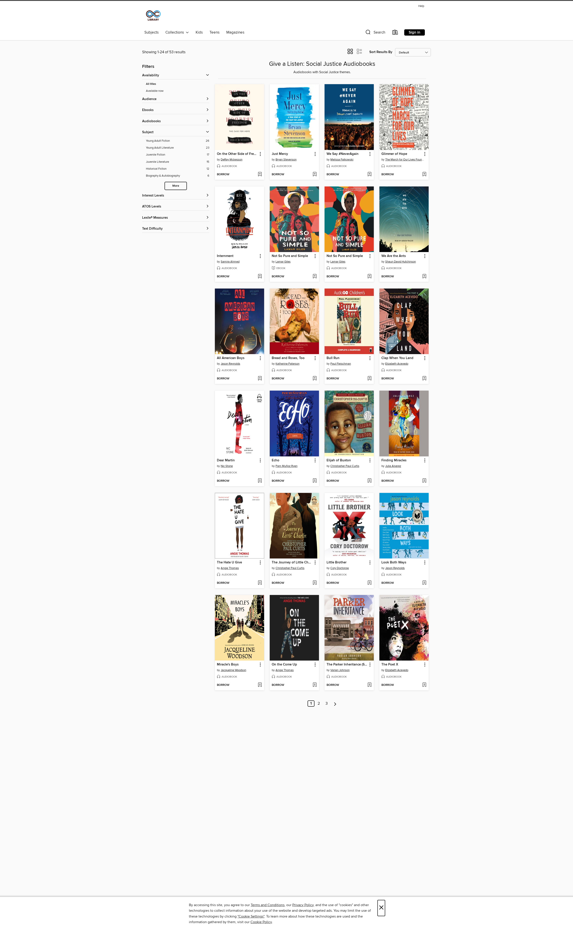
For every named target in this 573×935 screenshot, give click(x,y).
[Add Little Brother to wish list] (369, 583)
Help (421, 6)
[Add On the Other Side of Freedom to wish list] (260, 175)
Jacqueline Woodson (233, 670)
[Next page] (335, 703)
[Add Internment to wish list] (260, 277)
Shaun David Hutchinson (400, 261)
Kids (199, 32)
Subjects (151, 32)
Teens (215, 32)
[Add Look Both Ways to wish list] (424, 583)
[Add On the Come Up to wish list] (314, 685)
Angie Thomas (230, 568)
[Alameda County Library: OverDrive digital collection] (153, 15)
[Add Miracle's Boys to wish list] (260, 685)
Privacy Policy (303, 905)
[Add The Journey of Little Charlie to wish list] (314, 583)
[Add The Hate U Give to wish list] (260, 583)
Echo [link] (275, 460)
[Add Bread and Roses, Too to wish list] (314, 379)
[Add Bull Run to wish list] (369, 379)
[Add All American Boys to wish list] (260, 379)
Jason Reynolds (230, 364)
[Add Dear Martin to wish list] (260, 481)
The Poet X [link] (389, 665)
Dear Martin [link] (226, 460)
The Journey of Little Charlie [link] (292, 563)
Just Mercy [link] (280, 154)
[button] (375, 33)
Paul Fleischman (340, 364)
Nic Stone (227, 466)
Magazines (235, 32)
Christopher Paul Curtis (344, 466)
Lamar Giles (283, 261)
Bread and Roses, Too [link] (288, 358)
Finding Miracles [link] (393, 460)
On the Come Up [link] (284, 665)
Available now (155, 91)
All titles (151, 84)
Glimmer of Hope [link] (394, 154)
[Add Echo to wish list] (314, 481)
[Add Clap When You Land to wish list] (424, 379)
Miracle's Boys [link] (228, 665)
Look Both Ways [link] (393, 563)
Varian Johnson (340, 670)
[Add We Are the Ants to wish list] (424, 277)
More (175, 186)
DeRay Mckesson (231, 159)
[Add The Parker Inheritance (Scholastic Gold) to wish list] (369, 685)
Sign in (414, 32)
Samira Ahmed (230, 261)
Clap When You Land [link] (397, 358)
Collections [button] (175, 32)
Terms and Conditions (267, 905)
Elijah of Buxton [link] (339, 460)
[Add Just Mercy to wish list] (314, 175)
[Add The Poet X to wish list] (424, 685)
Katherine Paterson (287, 364)
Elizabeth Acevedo (396, 364)
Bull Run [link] (333, 358)
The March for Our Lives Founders (404, 159)
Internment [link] (225, 256)
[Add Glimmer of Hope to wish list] (424, 175)
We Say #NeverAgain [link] (343, 154)
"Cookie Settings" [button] (250, 916)
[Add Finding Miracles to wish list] (424, 481)
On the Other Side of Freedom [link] (237, 154)
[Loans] (395, 33)
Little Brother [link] (336, 563)
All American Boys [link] (230, 358)
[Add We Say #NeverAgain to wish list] (369, 175)
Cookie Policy (261, 922)
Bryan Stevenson (286, 159)
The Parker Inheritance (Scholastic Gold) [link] (347, 665)
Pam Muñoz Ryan (286, 466)
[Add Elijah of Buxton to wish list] (369, 481)
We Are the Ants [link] (393, 256)
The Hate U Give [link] (229, 563)
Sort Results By (380, 52)
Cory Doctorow (339, 568)
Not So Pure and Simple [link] (290, 256)
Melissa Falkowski (341, 159)
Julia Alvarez (393, 466)
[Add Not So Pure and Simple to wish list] (314, 277)
